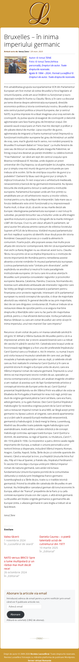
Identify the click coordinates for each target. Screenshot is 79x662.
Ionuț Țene (24, 51)
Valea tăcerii (11, 536)
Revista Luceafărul (39, 653)
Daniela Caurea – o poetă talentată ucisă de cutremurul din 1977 (55, 540)
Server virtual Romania (39, 660)
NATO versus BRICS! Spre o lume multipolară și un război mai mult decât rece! (19, 563)
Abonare (15, 614)
